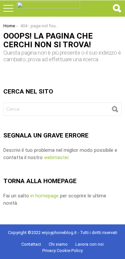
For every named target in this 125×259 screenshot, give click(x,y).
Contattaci (31, 244)
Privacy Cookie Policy (62, 250)
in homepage (44, 196)
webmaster (56, 157)
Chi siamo (58, 244)
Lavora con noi (89, 244)
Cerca (117, 8)
